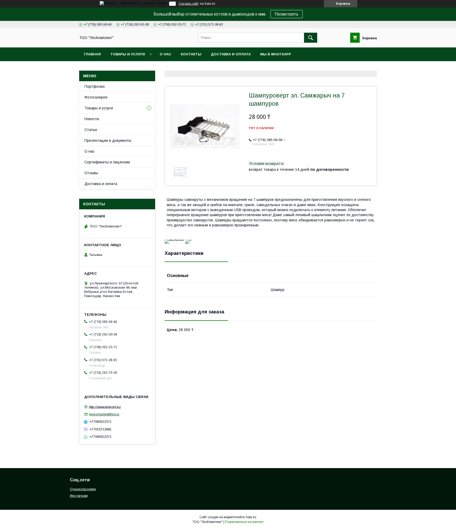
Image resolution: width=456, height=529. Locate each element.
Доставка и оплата (231, 54)
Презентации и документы (107, 140)
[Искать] (310, 38)
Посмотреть (286, 14)
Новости (91, 119)
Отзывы (91, 173)
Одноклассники (83, 489)
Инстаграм (79, 496)
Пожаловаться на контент (244, 522)
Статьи (90, 130)
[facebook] (174, 239)
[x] (188, 239)
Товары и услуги (127, 54)
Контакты (191, 54)
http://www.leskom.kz (105, 407)
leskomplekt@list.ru (104, 414)
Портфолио (94, 86)
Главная (92, 54)
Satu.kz (251, 517)
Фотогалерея (95, 97)
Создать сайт (189, 4)
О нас (165, 54)
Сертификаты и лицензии (107, 162)
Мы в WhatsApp (275, 54)
